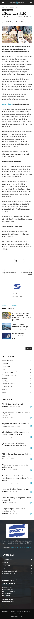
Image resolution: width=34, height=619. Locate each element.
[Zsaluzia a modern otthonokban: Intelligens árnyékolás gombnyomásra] (6, 326)
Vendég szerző (6, 426)
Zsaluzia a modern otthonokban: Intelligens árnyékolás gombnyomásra (22, 326)
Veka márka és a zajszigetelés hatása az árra (20, 336)
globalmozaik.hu (7, 593)
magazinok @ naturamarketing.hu (20, 547)
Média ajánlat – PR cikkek (8, 611)
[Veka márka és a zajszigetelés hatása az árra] (6, 336)
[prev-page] (15, 343)
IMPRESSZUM (17, 613)
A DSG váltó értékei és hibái (12, 404)
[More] (27, 21)
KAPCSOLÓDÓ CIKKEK (9, 306)
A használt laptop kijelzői (26, 274)
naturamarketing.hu (8, 601)
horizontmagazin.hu (8, 589)
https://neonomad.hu (17, 296)
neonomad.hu (6, 595)
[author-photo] (17, 291)
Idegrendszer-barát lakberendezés (15, 423)
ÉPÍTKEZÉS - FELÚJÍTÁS (14, 7)
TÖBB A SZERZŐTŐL (9, 309)
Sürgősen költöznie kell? (9, 273)
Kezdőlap (4, 7)
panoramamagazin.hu (8, 591)
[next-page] (18, 343)
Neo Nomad (7, 17)
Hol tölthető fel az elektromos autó (15, 489)
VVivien (4, 417)
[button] (3, 2)
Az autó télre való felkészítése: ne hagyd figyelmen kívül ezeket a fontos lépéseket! (17, 478)
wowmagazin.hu (7, 587)
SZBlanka (4, 502)
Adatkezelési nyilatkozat (23, 611)
